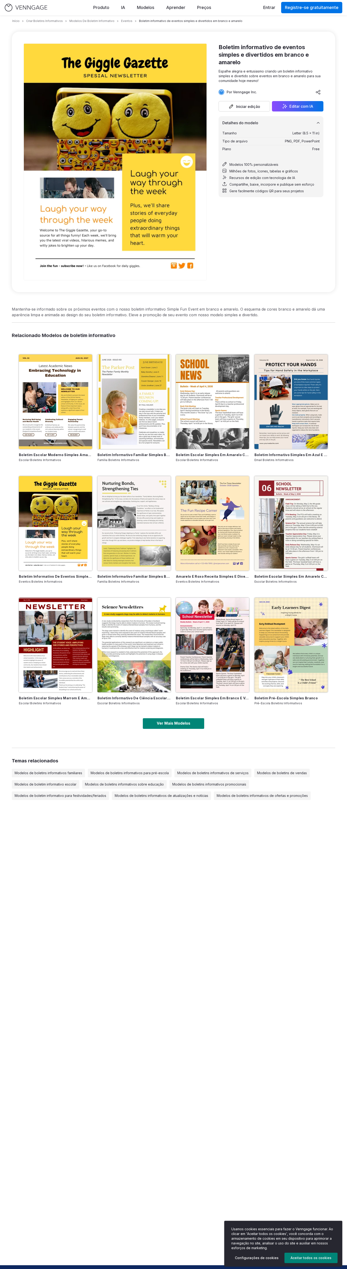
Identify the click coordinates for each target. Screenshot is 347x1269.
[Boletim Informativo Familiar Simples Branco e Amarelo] (134, 402)
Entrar (269, 7)
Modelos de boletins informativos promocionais (209, 784)
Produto (101, 7)
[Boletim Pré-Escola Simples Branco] (291, 645)
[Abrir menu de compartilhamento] (318, 92)
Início (16, 21)
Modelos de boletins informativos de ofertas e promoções (262, 796)
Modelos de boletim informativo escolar (45, 784)
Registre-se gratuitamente (312, 7)
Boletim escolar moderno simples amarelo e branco (55, 455)
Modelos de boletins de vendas (282, 773)
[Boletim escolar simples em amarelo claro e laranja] (212, 402)
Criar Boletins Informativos (44, 21)
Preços (204, 7)
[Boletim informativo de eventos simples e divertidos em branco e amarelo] (55, 523)
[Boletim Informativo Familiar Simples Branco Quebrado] (134, 523)
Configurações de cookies (257, 1258)
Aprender (175, 7)
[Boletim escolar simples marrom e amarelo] (55, 645)
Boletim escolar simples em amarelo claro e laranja (212, 455)
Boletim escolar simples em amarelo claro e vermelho (291, 576)
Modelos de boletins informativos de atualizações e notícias (161, 796)
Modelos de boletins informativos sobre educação (124, 784)
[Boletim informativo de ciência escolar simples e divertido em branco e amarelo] (134, 645)
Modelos (145, 7)
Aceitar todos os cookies (311, 1258)
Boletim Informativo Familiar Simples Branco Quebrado (134, 576)
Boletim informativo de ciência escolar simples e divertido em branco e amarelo (134, 698)
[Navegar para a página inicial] (26, 8)
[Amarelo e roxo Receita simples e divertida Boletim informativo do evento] (212, 523)
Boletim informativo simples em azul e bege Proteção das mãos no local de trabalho (291, 455)
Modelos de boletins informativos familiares (48, 773)
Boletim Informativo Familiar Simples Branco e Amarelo (134, 455)
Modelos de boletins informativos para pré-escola (130, 773)
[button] (244, 106)
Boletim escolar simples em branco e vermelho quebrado (212, 698)
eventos (126, 21)
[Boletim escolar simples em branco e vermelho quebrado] (212, 645)
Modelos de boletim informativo (91, 21)
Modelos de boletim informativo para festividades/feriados (60, 796)
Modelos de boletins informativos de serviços (213, 773)
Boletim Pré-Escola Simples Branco (286, 698)
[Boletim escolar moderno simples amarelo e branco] (55, 402)
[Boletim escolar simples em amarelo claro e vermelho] (291, 523)
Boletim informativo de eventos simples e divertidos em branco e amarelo (55, 576)
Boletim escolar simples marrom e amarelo (55, 698)
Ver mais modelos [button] (173, 723)
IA (123, 7)
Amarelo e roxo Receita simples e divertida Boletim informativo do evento (212, 576)
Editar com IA (301, 106)
